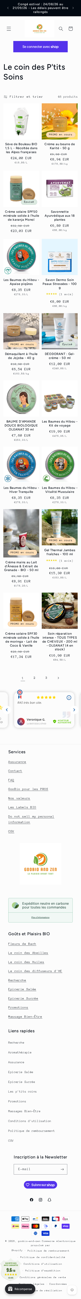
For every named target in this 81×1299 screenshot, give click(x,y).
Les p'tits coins (22, 1091)
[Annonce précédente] (7, 8)
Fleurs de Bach (22, 943)
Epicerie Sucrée (23, 998)
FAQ (11, 780)
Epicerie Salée (22, 989)
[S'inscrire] (62, 1169)
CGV (11, 831)
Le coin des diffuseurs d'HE (35, 971)
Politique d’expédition (43, 1270)
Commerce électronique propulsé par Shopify (44, 1246)
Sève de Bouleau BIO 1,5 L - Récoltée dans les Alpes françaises (21, 148)
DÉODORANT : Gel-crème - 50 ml (60, 356)
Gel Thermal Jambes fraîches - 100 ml (59, 552)
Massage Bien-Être (25, 1016)
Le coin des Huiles (26, 962)
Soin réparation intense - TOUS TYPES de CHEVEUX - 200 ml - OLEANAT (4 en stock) (59, 641)
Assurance (17, 762)
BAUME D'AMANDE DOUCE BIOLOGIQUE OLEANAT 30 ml (21, 425)
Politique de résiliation (43, 1290)
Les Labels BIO (22, 807)
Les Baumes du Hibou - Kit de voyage (60, 423)
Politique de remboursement (31, 1130)
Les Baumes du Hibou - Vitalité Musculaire (60, 490)
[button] (9, 28)
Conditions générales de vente (43, 1277)
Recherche (17, 980)
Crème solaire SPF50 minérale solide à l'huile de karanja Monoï (21, 216)
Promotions (18, 1007)
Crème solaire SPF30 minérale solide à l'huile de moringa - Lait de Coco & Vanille (21, 639)
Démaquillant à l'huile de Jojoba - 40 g (21, 356)
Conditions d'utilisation (29, 1121)
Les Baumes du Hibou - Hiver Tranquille (21, 490)
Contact (15, 770)
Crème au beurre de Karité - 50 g (59, 146)
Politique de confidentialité (42, 1257)
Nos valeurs (19, 798)
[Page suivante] (58, 678)
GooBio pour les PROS (28, 789)
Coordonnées (58, 1284)
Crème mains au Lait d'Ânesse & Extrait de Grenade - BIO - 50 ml (21, 566)
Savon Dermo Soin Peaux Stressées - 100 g (60, 284)
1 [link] (23, 678)
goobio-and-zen (29, 1241)
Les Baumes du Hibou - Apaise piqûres (21, 282)
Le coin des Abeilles (28, 952)
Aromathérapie (20, 1052)
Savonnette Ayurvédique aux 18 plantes (60, 216)
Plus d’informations (40, 917)
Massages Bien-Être (24, 1111)
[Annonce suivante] (73, 8)
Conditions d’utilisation (43, 1264)
